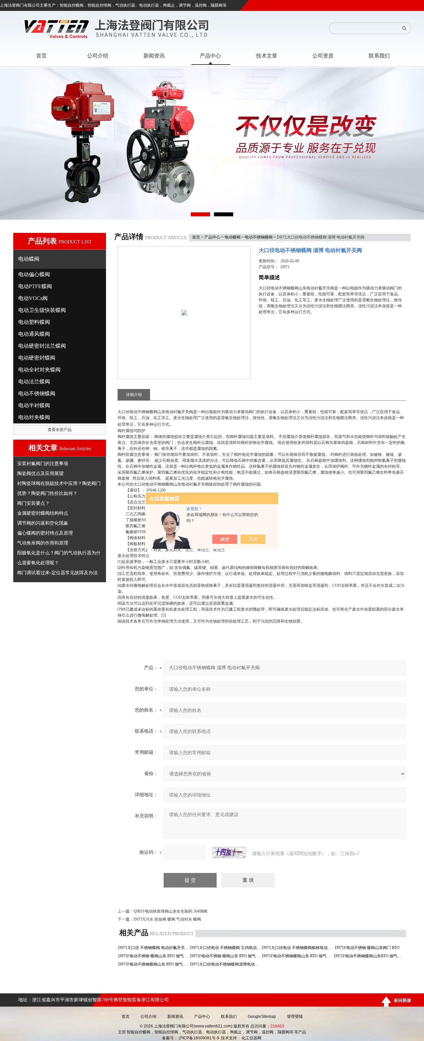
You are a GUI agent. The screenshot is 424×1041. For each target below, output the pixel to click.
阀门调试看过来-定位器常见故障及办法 (57, 572)
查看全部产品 (60, 429)
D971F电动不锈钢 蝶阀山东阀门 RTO (369, 947)
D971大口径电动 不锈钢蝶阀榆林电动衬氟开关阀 (297, 947)
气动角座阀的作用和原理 (42, 542)
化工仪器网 (251, 1038)
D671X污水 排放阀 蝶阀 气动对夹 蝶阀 (167, 919)
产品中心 (212, 237)
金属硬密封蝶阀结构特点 (42, 513)
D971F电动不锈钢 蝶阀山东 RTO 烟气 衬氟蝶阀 (225, 956)
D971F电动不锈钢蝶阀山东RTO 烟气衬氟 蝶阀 (369, 956)
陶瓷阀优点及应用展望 (40, 473)
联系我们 (229, 1016)
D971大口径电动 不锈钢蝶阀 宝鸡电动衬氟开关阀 (225, 947)
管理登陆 (295, 1016)
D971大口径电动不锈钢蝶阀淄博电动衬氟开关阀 (225, 964)
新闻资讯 (175, 1016)
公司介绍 (148, 1016)
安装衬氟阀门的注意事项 (42, 463)
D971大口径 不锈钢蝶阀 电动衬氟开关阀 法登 (153, 947)
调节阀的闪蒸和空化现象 (42, 523)
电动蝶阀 (232, 237)
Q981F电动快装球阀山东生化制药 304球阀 (170, 911)
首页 (196, 237)
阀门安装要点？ (33, 503)
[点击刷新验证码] (228, 852)
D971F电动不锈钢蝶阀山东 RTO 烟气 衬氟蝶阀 (297, 956)
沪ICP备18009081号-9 (199, 1038)
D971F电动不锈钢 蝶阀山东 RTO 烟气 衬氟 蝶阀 (153, 956)
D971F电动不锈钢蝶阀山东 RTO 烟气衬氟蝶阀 (153, 964)
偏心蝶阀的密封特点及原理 (45, 533)
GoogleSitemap (262, 1016)
